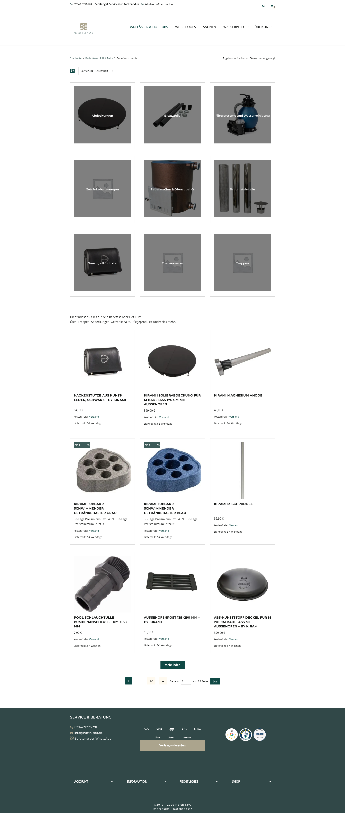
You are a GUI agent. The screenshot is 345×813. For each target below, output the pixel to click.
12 (151, 681)
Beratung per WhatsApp (92, 738)
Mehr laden (172, 665)
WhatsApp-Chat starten (159, 4)
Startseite (76, 58)
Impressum (161, 808)
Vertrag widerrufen (172, 745)
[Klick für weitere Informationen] (245, 735)
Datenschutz (182, 808)
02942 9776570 (83, 4)
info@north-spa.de (88, 733)
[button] (169, 27)
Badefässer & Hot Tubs (99, 58)
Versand (94, 416)
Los (215, 681)
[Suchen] (263, 5)
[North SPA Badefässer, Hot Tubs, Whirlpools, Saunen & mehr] (83, 28)
